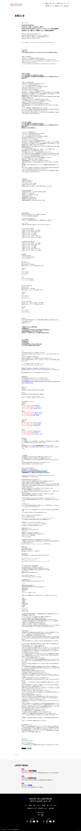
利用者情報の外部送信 (15, 829)
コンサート (54, 3)
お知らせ (47, 3)
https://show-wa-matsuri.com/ (34, 558)
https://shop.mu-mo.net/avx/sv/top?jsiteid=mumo (44, 518)
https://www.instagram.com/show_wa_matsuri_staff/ (39, 561)
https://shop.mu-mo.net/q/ (38, 543)
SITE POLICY (9, 829)
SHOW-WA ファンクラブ (32, 808)
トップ (43, 3)
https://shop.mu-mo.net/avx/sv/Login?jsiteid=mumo (32, 365)
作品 (61, 3)
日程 (50, 3)
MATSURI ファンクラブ (42, 808)
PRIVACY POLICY (4, 829)
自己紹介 (58, 3)
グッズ (67, 3)
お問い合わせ (51, 808)
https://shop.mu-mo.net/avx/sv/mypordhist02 (30, 523)
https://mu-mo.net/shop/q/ (27, 741)
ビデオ (64, 3)
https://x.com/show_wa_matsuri (30, 559)
